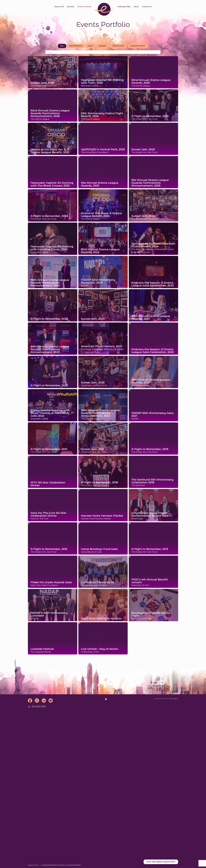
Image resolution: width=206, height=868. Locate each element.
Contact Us (147, 7)
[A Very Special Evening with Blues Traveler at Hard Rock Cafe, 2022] (52, 405)
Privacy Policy (33, 865)
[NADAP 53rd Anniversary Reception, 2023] (103, 272)
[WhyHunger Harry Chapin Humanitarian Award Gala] (153, 505)
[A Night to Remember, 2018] (103, 472)
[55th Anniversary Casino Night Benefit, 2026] (103, 105)
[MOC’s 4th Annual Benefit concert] (153, 571)
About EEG (59, 7)
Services (70, 7)
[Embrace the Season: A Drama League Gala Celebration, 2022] (153, 338)
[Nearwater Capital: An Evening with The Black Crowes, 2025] (52, 172)
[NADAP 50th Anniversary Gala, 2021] (153, 405)
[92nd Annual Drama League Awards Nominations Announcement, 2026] (52, 105)
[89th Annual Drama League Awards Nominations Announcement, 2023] (52, 338)
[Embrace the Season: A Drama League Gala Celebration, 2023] (153, 272)
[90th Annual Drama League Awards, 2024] (103, 238)
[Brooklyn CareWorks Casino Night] (153, 605)
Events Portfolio (84, 7)
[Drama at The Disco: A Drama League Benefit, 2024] (103, 205)
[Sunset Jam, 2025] (153, 139)
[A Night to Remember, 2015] (52, 538)
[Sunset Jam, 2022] (103, 372)
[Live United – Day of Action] (103, 638)
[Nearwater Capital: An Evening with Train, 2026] (103, 72)
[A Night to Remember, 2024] (52, 205)
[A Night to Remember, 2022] (52, 372)
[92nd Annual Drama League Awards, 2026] (153, 72)
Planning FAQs (123, 7)
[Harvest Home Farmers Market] (103, 505)
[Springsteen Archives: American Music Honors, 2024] (153, 238)
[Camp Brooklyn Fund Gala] (103, 538)
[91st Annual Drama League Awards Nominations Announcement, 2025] (153, 172)
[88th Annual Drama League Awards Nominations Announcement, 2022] (103, 405)
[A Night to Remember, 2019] (153, 438)
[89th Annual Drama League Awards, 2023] (153, 305)
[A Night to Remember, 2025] (153, 105)
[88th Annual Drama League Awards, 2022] (153, 372)
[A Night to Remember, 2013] (153, 538)
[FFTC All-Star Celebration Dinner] (52, 472)
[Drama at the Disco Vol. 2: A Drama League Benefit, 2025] (52, 139)
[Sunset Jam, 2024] (153, 205)
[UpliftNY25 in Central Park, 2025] (103, 139)
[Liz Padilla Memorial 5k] (103, 571)
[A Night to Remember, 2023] (52, 305)
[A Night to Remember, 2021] (52, 438)
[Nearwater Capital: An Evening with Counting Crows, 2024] (52, 238)
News (136, 7)
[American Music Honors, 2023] (103, 338)
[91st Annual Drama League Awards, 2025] (103, 172)
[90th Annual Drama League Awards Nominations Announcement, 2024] (52, 272)
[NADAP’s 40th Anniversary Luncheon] (52, 605)
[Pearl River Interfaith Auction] (103, 605)
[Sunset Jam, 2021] (103, 438)
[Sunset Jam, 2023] (103, 305)
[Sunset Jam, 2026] (52, 72)
